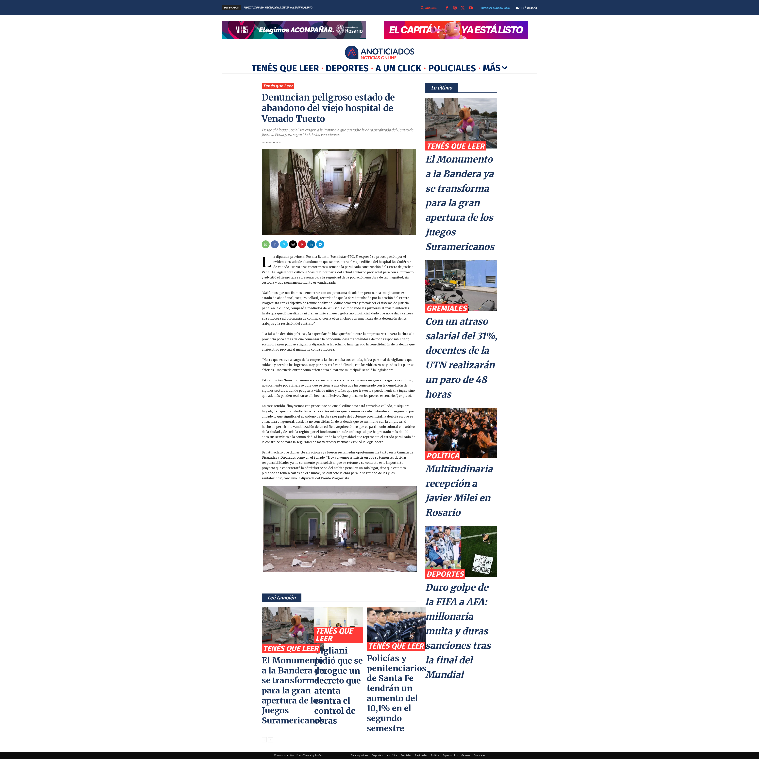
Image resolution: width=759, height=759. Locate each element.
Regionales (421, 755)
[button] (428, 8)
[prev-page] (264, 739)
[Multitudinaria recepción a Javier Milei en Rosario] (461, 433)
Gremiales (446, 308)
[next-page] (270, 739)
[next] (368, 7)
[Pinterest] (302, 244)
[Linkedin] (311, 244)
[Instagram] (455, 8)
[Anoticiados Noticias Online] (379, 53)
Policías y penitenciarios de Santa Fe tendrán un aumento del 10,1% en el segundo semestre (396, 693)
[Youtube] (471, 8)
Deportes (445, 574)
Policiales (406, 755)
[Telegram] (320, 244)
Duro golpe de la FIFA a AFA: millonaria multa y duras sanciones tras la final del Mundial (458, 631)
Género (465, 755)
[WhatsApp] (266, 244)
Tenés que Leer (278, 85)
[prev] (362, 7)
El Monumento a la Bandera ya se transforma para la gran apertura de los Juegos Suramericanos (293, 690)
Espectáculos (450, 755)
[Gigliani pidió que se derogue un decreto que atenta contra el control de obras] (338, 624)
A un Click (391, 755)
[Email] (293, 244)
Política (442, 455)
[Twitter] (463, 8)
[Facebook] (447, 8)
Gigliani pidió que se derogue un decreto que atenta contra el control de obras (338, 685)
